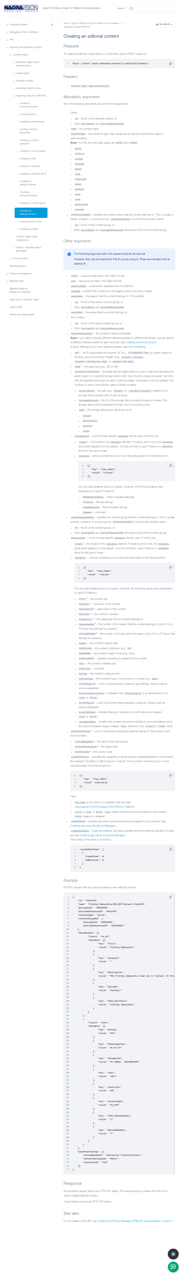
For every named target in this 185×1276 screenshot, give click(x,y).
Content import (20, 55)
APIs (12, 40)
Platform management (21, 274)
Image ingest (22, 73)
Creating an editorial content (28, 213)
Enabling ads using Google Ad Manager (92, 826)
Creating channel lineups (32, 122)
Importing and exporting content (26, 47)
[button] (173, 1267)
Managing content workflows (24, 32)
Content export (20, 259)
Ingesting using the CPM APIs (31, 96)
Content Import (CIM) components (26, 239)
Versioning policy (18, 266)
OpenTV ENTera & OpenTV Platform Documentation (71, 8)
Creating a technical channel (28, 105)
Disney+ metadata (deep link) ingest (28, 249)
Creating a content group (32, 203)
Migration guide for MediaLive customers (20, 290)
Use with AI (164, 24)
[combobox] (153, 8)
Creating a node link (30, 166)
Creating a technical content (28, 194)
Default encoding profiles (22, 315)
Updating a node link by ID (33, 174)
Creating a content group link (29, 142)
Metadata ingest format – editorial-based (28, 64)
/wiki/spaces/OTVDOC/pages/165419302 (97, 807)
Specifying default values (28, 88)
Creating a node (28, 159)
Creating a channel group (32, 151)
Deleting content (24, 81)
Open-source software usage (24, 300)
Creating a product (29, 229)
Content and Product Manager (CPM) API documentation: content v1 (135, 1221)
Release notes (17, 281)
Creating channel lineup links (28, 131)
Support (121, 9)
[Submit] (131, 9)
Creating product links (31, 222)
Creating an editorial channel (28, 183)
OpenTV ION (16, 307)
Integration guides (18, 25)
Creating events (28, 114)
